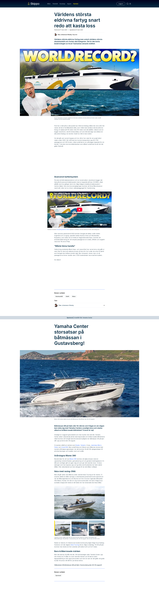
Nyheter (75, 4)
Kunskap (62, 4)
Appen (69, 4)
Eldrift (67, 296)
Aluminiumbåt (59, 296)
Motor (74, 296)
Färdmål (55, 4)
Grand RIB (64, 447)
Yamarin (83, 445)
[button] (103, 502)
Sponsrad (58, 575)
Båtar (49, 4)
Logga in (121, 3)
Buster (78, 445)
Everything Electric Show (63, 229)
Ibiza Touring (75, 545)
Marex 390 (73, 459)
